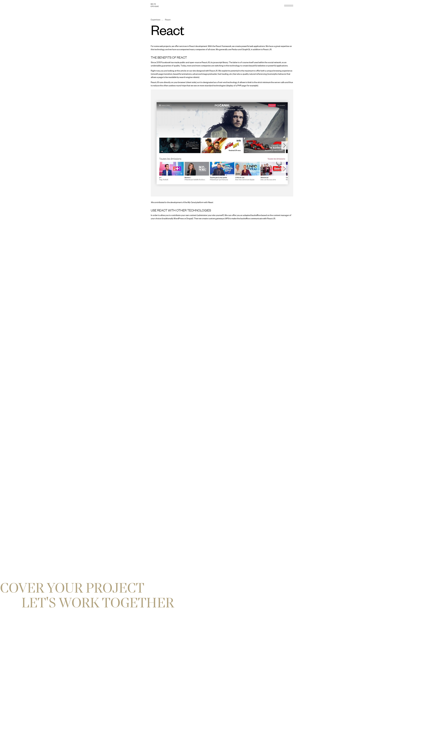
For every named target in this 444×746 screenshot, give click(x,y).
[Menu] (288, 5)
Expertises (155, 20)
